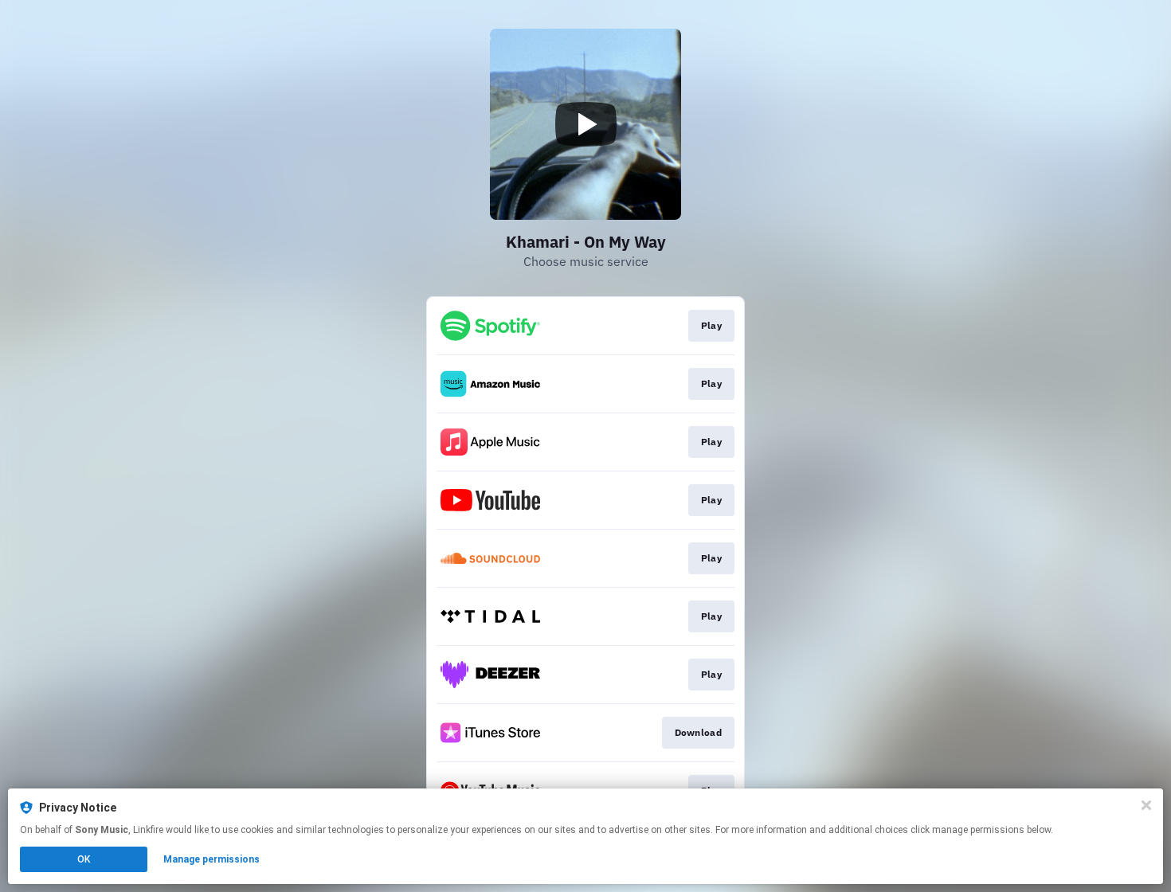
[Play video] (585, 124)
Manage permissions (211, 859)
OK (83, 859)
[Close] (1146, 805)
